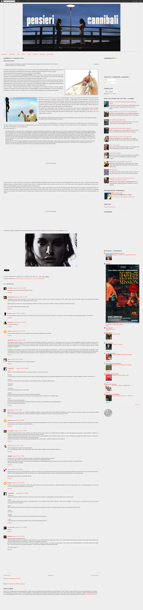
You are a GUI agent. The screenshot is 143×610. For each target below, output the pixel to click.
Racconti (35, 54)
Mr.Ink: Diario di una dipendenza (113, 363)
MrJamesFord (11, 297)
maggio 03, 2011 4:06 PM (21, 527)
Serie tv (23, 54)
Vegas (9, 469)
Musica (29, 54)
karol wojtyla (29, 278)
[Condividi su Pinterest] (48, 277)
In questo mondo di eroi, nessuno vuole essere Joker (119, 136)
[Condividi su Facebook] (47, 277)
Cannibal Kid (11, 368)
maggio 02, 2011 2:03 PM (18, 482)
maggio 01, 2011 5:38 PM (17, 469)
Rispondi (10, 292)
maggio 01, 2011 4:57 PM (18, 456)
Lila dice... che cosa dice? (114, 145)
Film (18, 54)
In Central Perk (109, 343)
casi (15, 128)
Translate (115, 93)
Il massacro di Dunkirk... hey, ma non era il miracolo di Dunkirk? (122, 111)
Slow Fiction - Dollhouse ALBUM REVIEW (121, 385)
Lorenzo (10, 313)
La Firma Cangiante (110, 353)
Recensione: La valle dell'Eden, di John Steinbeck (122, 364)
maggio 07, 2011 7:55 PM (18, 536)
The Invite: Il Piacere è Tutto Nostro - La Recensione (122, 395)
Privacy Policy (50, 54)
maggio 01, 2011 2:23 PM (16, 410)
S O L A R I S (109, 332)
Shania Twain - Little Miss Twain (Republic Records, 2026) (124, 254)
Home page (50, 575)
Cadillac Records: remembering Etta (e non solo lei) (119, 161)
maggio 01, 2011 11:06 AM (19, 288)
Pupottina (10, 536)
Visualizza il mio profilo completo (123, 197)
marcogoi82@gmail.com (91, 594)
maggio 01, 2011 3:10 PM (20, 430)
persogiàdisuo (11, 430)
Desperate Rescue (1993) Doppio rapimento (114, 324)
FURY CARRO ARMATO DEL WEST (116, 120)
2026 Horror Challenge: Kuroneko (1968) (120, 375)
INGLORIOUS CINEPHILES (112, 394)
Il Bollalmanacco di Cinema (112, 374)
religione (41, 278)
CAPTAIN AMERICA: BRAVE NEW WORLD (122, 354)
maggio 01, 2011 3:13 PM (17, 445)
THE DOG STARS (116, 334)
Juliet (9, 359)
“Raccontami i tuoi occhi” (111, 329)
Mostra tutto (137, 404)
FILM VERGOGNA (112, 170)
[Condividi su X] (45, 277)
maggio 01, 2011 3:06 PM (18, 420)
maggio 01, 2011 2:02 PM (22, 368)
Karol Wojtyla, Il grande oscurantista (52, 97)
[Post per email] (39, 276)
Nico (9, 410)
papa (35, 278)
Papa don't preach (9, 61)
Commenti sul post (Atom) (14, 578)
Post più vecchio (94, 575)
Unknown (10, 331)
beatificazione (19, 278)
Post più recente (7, 575)
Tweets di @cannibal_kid (109, 207)
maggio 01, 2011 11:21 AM (21, 297)
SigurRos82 (10, 340)
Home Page (4, 54)
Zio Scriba (10, 288)
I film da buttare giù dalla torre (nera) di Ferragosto (119, 128)
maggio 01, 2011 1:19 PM (19, 340)
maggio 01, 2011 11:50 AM (19, 322)
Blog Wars (42, 54)
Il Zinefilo (108, 263)
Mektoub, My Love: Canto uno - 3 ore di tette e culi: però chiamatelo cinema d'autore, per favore (121, 179)
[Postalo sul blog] (43, 277)
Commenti (108, 82)
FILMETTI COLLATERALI (114, 153)
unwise (9, 445)
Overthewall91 (11, 527)
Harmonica (10, 322)
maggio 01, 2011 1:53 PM (17, 359)
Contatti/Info (12, 54)
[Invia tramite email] (42, 277)
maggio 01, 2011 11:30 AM (18, 313)
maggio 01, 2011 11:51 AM (18, 331)
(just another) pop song (111, 384)
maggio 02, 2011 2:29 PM (22, 493)
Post (107, 80)
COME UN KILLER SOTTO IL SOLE (115, 253)
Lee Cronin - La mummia (117, 344)
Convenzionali (109, 328)
